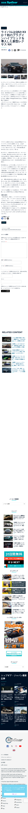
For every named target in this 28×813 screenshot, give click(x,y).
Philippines (18, 799)
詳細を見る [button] (9, 790)
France (4, 798)
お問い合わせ (4, 765)
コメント (4, 241)
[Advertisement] (14, 18)
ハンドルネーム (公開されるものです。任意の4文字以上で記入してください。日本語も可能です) (14, 272)
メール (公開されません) (7, 265)
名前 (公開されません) (6, 260)
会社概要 (3, 762)
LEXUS (4, 222)
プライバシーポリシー (6, 757)
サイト (2, 279)
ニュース (4, 28)
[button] (24, 67)
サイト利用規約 (4, 754)
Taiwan (17, 807)
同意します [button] (14, 794)
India (4, 806)
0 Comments (23, 50)
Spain (17, 804)
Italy (3, 808)
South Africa (19, 802)
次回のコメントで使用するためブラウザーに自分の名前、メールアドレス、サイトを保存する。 (13, 287)
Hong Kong (5, 803)
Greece (4, 800)
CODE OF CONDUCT (6, 759)
